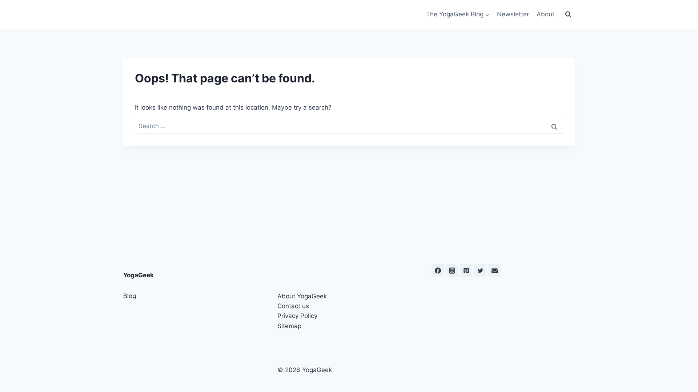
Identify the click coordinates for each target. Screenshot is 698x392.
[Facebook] (438, 270)
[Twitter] (480, 270)
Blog (129, 295)
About (545, 14)
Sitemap (289, 326)
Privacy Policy (297, 315)
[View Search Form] (568, 14)
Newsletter (513, 14)
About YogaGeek (302, 296)
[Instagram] (452, 270)
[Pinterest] (466, 270)
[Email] (494, 270)
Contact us (293, 306)
